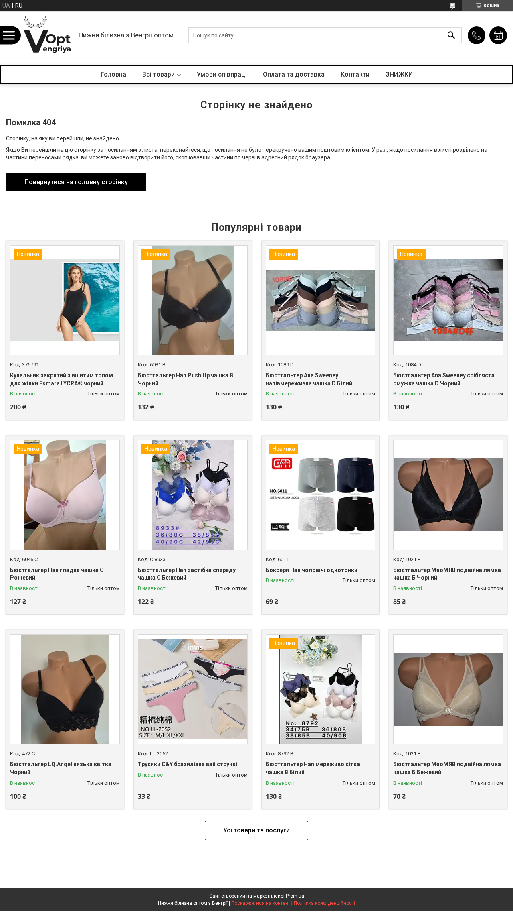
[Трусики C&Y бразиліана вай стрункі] (193, 689)
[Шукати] (451, 35)
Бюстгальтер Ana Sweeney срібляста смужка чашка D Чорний (444, 379)
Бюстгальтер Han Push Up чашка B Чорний (185, 379)
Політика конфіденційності (324, 903)
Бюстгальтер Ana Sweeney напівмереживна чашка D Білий (309, 379)
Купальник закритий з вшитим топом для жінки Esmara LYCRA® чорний (61, 379)
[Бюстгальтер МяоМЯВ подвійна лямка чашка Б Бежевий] (448, 689)
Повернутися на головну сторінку (76, 182)
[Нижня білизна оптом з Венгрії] (47, 35)
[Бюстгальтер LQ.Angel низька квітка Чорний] (65, 689)
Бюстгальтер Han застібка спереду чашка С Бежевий (187, 574)
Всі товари (158, 74)
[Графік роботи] (498, 35)
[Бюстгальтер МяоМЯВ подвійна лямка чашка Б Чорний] (448, 495)
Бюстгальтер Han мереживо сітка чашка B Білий (313, 768)
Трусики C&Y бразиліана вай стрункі (187, 764)
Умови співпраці (222, 74)
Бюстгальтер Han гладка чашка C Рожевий (57, 574)
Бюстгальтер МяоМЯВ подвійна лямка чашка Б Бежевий (447, 768)
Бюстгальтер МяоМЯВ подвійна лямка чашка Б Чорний (447, 574)
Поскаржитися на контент (260, 903)
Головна (113, 74)
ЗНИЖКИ (399, 74)
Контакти (355, 74)
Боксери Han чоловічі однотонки (311, 570)
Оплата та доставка (294, 74)
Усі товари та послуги (256, 830)
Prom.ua (295, 896)
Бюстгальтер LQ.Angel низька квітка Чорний (60, 768)
